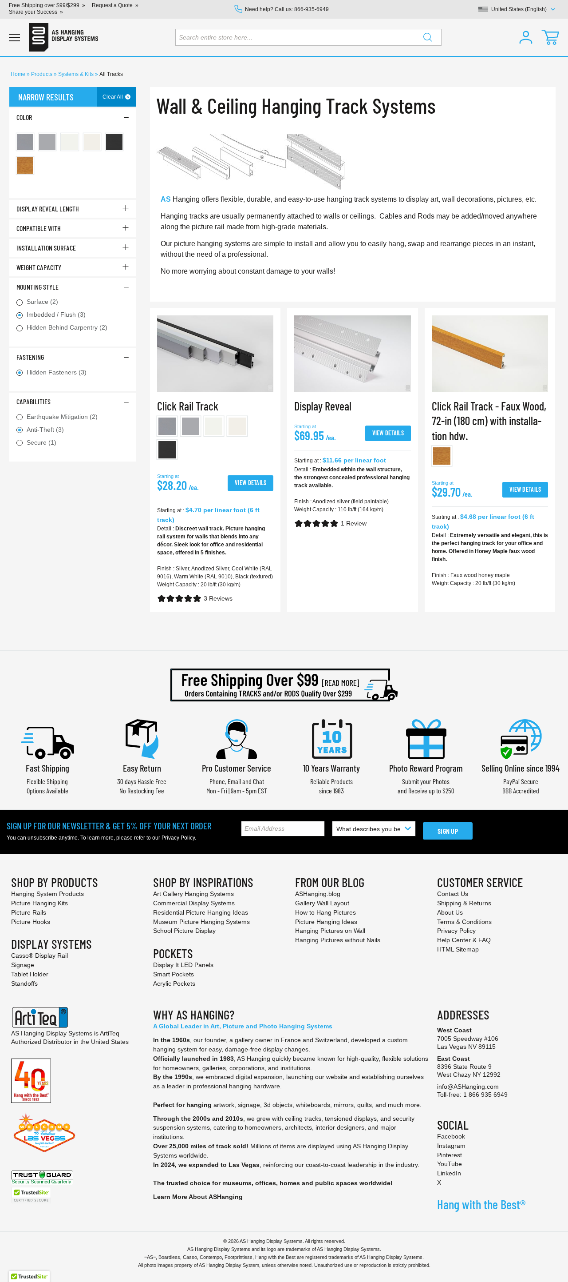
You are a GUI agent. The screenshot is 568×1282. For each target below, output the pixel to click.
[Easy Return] (142, 738)
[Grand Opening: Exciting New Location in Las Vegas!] (44, 1131)
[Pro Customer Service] (236, 738)
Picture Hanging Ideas (326, 921)
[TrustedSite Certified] (31, 1195)
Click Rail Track (187, 406)
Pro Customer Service (236, 767)
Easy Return (142, 767)
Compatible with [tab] (38, 228)
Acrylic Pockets (174, 983)
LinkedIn (449, 1173)
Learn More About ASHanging (198, 1196)
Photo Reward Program (426, 767)
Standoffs (24, 983)
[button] (525, 37)
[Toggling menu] (14, 37)
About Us (450, 912)
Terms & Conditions (464, 921)
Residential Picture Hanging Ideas (200, 912)
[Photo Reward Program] (426, 738)
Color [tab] (24, 117)
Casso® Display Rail (39, 955)
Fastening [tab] (30, 357)
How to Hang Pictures (325, 912)
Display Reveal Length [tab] (47, 208)
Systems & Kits (76, 74)
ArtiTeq (109, 1033)
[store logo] (63, 37)
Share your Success (33, 12)
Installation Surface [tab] (46, 247)
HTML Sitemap (458, 949)
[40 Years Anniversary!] (31, 1079)
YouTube (449, 1163)
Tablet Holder (29, 974)
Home (19, 74)
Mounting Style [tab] (37, 287)
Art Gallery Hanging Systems (193, 893)
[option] (167, 426)
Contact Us (452, 893)
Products (42, 74)
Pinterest (449, 1155)
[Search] (427, 37)
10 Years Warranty (331, 767)
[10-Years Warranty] (331, 738)
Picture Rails (28, 912)
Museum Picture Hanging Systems (201, 921)
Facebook (451, 1136)
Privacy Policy (178, 838)
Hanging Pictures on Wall (330, 930)
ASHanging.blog (317, 893)
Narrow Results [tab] (46, 97)
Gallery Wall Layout (322, 903)
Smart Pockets (173, 974)
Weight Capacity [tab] (38, 267)
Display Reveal (322, 406)
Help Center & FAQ (464, 940)
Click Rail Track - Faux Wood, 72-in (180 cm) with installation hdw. (489, 421)
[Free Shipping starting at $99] (284, 685)
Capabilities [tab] (33, 401)
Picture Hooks (30, 921)
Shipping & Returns (464, 903)
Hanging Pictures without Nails (337, 940)
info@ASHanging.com (468, 1086)
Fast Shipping (47, 767)
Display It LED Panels (183, 964)
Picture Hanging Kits (39, 903)
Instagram (451, 1145)
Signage (22, 964)
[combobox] (308, 37)
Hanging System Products (47, 893)
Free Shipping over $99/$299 (44, 5)
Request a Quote (112, 5)
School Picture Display (184, 930)
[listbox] (215, 439)
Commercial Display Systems (194, 903)
